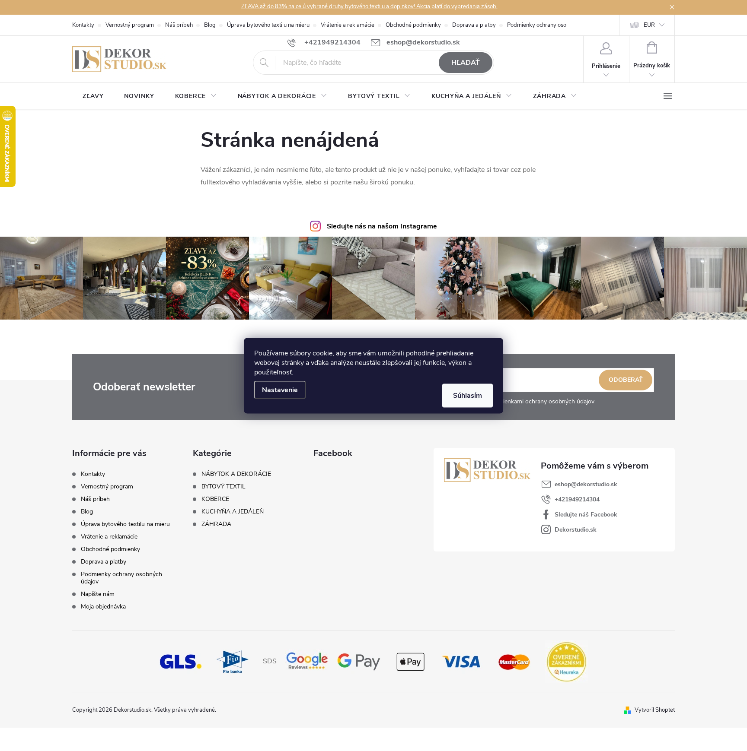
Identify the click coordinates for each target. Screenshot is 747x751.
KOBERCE (215, 499)
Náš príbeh (179, 25)
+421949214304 (577, 499)
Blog (210, 25)
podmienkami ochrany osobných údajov (541, 401)
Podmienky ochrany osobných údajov (553, 25)
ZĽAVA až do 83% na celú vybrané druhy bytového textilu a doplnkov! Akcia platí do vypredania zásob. (369, 6)
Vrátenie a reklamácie (347, 25)
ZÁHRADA (216, 524)
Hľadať (465, 62)
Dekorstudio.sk (576, 530)
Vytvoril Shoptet (655, 710)
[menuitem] (93, 96)
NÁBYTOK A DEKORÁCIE (236, 474)
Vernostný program (129, 25)
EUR (649, 25)
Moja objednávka (103, 606)
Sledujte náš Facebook (586, 514)
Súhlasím (467, 395)
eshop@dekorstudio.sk (586, 484)
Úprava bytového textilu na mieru (268, 25)
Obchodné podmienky (413, 25)
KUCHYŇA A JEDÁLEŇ (232, 511)
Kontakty (83, 25)
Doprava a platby (474, 25)
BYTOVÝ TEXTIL (223, 486)
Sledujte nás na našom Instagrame (382, 226)
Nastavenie (280, 389)
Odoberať (626, 380)
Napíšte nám (98, 594)
